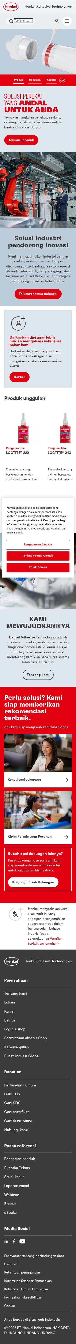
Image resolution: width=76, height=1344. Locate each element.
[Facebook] (14, 1241)
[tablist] (35, 80)
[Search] (11, 21)
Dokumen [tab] (35, 80)
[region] (38, 538)
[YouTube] (22, 1241)
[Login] (56, 21)
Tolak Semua (38, 567)
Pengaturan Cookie (38, 544)
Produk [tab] (18, 80)
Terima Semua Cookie (37, 556)
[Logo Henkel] (11, 7)
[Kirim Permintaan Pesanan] (38, 817)
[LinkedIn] (6, 1241)
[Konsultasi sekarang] (38, 760)
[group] (38, 90)
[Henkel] (11, 961)
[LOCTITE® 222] (23, 452)
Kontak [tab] (51, 80)
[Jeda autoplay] (62, 80)
